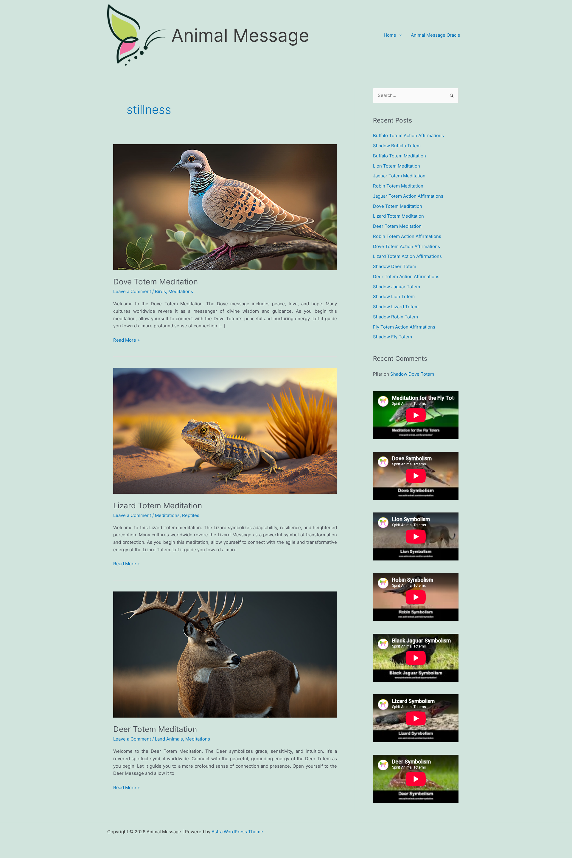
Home (390, 35)
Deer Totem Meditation (155, 729)
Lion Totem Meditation (396, 166)
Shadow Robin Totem (395, 317)
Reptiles (190, 515)
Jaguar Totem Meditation (399, 176)
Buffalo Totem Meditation (399, 156)
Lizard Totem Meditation (157, 505)
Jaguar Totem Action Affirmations (408, 196)
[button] (399, 35)
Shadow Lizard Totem (396, 306)
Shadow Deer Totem (394, 266)
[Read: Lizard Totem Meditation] (225, 430)
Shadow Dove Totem (412, 374)
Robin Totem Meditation (398, 186)
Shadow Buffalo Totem (397, 145)
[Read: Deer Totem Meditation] (225, 654)
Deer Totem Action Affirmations (406, 276)
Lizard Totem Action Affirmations (407, 256)
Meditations (180, 291)
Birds (160, 291)
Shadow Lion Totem (394, 296)
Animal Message (240, 35)
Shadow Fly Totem (392, 337)
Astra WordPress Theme (237, 831)
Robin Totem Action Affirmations (407, 236)
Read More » (126, 340)
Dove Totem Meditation (155, 281)
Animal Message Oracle (435, 35)
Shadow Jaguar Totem (396, 286)
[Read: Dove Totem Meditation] (225, 207)
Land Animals (169, 739)
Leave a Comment (132, 291)
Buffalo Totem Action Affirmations (408, 135)
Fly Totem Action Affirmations (404, 327)
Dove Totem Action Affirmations (406, 246)
